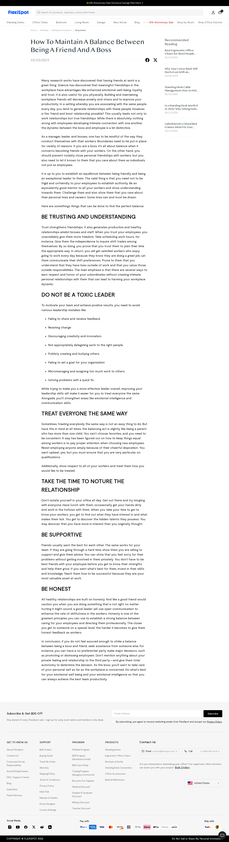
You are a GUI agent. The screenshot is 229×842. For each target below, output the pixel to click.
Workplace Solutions (62, 30)
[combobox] (121, 12)
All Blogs (44, 30)
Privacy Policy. (214, 721)
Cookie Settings (48, 810)
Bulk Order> (182, 767)
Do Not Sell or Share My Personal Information (197, 838)
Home (34, 30)
